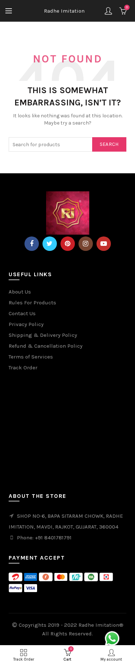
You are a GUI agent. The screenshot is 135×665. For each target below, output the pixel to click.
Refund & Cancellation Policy (45, 346)
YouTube (103, 243)
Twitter (49, 243)
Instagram (85, 243)
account (108, 10)
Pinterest (67, 243)
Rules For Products (32, 302)
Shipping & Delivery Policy (43, 335)
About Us (20, 291)
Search (109, 144)
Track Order (23, 367)
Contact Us (22, 313)
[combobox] (67, 144)
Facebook (31, 243)
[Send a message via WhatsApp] (112, 638)
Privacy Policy (26, 324)
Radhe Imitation (64, 11)
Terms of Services (31, 356)
